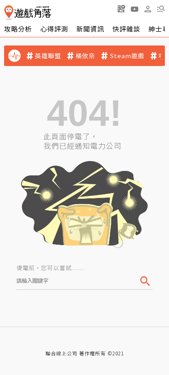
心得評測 (54, 29)
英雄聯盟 (48, 56)
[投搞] (121, 9)
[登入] (148, 9)
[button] (161, 9)
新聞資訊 (90, 29)
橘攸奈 (85, 56)
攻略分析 (18, 29)
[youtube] (134, 9)
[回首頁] (27, 12)
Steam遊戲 (127, 56)
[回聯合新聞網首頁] (9, 12)
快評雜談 (126, 29)
